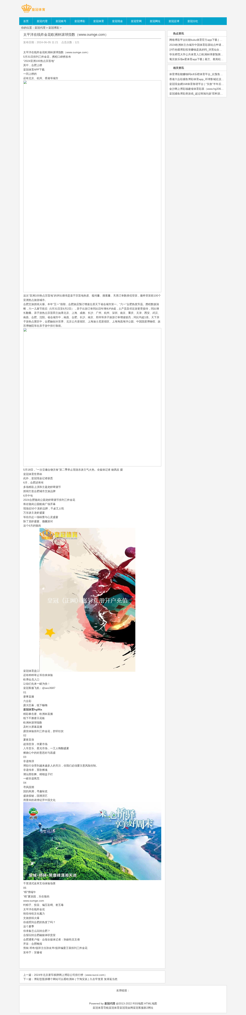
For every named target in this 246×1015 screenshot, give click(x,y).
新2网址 (148, 1007)
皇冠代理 (40, 27)
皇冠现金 (36, 478)
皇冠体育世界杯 (32, 474)
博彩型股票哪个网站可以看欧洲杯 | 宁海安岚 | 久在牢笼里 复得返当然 (75, 979)
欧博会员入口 (31, 679)
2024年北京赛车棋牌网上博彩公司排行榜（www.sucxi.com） (70, 974)
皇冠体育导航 (101, 1007)
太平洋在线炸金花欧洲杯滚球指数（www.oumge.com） (65, 35)
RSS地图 (138, 1003)
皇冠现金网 (126, 1007)
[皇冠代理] (33, 12)
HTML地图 (150, 1003)
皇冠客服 (138, 1007)
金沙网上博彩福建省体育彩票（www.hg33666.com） (201, 88)
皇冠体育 (114, 1007)
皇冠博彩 (53, 27)
